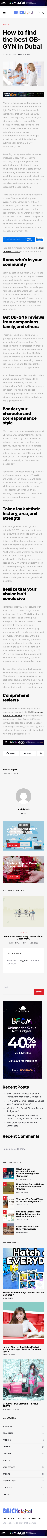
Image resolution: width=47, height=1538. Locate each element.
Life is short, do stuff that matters (22, 1518)
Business (7, 1426)
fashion (7, 1440)
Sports (6, 1474)
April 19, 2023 (8, 1298)
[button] (43, 13)
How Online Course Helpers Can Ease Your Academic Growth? (25, 1102)
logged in (24, 960)
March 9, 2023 (9, 1355)
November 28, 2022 (11, 1409)
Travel (6, 1494)
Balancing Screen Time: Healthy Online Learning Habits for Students (24, 1117)
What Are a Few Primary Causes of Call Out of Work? (23, 937)
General (10, 861)
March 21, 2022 (9, 54)
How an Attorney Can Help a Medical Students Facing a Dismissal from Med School (22, 1349)
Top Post (7, 1487)
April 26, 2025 (22, 1232)
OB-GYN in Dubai (11, 774)
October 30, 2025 (23, 1179)
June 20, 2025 (22, 1205)
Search (6, 987)
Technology (12, 826)
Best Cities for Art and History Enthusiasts (22, 1124)
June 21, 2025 (22, 1192)
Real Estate (9, 1467)
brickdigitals (24, 54)
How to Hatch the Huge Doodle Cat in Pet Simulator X (23, 1293)
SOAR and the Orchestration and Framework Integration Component (24, 1095)
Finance (7, 1447)
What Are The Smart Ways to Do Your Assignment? (25, 1109)
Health (6, 25)
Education (8, 1433)
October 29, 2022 (30, 943)
